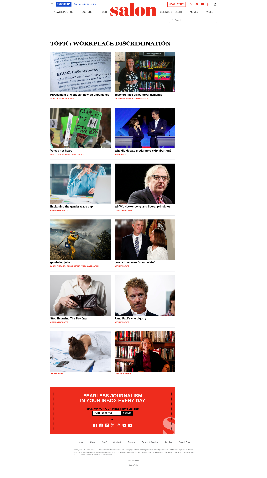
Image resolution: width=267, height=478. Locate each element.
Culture (87, 12)
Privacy (131, 442)
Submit (127, 413)
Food (104, 12)
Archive (168, 442)
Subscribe (63, 4)
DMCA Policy (134, 465)
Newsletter (176, 4)
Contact (117, 442)
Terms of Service (150, 442)
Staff (104, 442)
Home (80, 442)
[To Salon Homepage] (133, 9)
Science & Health (171, 12)
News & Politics (63, 12)
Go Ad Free (184, 442)
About (92, 442)
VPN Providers (133, 460)
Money (194, 12)
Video (209, 12)
